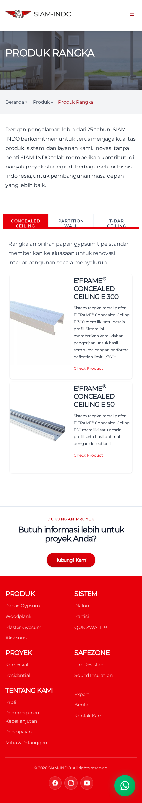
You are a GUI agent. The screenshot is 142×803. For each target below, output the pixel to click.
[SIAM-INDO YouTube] (86, 783)
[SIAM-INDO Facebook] (55, 783)
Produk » (43, 102)
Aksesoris (16, 638)
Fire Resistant (89, 665)
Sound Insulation (93, 675)
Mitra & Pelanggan (26, 743)
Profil (11, 702)
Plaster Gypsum (23, 627)
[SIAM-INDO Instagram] (71, 783)
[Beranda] (37, 14)
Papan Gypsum (22, 606)
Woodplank (18, 616)
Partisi (81, 616)
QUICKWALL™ (90, 627)
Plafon (81, 606)
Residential (17, 675)
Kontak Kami (89, 716)
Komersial (16, 665)
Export (81, 694)
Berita (81, 705)
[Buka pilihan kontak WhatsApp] (124, 785)
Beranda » (16, 102)
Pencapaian (18, 732)
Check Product (88, 368)
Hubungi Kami (71, 560)
